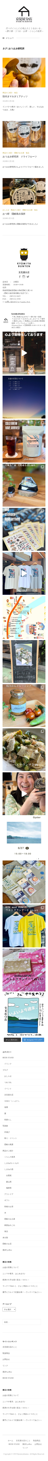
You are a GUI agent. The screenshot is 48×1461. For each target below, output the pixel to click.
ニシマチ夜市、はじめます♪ (14, 1273)
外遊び (7, 1132)
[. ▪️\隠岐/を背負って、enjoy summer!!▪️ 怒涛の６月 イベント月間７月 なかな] (24, 573)
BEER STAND (8, 1057)
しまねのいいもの (11, 1163)
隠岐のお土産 (19, 153)
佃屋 (6, 1107)
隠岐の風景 (8, 1144)
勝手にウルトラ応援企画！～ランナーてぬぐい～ (22, 1292)
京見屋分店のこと (10, 1347)
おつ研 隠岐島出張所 (14, 213)
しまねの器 (8, 1169)
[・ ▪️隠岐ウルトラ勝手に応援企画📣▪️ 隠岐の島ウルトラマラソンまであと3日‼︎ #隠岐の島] (24, 926)
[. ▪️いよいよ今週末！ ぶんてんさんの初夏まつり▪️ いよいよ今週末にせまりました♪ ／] (24, 1014)
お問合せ (6, 1359)
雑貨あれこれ (9, 1225)
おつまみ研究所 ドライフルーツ (20, 156)
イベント (8, 1088)
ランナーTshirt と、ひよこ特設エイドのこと (20, 1286)
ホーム (10, 1440)
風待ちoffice (7, 1250)
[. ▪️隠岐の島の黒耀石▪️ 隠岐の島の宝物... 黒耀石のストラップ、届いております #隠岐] (24, 485)
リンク (5, 1365)
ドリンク (8, 1063)
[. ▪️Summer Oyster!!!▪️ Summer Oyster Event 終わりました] (24, 793)
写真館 (5, 1126)
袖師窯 (9, 1188)
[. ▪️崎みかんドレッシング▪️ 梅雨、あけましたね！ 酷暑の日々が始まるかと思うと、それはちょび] (24, 705)
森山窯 (9, 1181)
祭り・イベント (10, 1138)
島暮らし (8, 1119)
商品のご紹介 (8, 92)
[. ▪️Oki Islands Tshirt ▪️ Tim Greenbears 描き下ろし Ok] (24, 529)
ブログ (5, 1070)
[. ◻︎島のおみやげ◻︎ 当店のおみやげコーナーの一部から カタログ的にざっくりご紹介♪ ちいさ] (24, 353)
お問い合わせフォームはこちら (17, 301)
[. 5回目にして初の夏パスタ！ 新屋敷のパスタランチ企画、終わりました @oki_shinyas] (24, 661)
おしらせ (6, 210)
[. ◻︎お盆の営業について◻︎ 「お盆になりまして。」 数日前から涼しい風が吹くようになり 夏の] (24, 397)
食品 (16, 92)
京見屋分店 (8, 1094)
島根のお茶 (8, 1206)
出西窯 (9, 1175)
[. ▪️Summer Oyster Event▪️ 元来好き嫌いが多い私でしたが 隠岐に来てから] (24, 837)
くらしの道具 (9, 1157)
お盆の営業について (11, 1267)
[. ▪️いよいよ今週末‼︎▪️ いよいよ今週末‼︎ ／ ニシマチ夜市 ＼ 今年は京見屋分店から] (24, 617)
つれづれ (8, 1082)
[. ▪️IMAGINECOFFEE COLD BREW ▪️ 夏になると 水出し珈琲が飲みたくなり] (24, 441)
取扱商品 (6, 1353)
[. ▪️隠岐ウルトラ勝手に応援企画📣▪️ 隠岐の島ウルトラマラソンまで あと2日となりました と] (24, 881)
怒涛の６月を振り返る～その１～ (16, 1279)
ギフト (7, 1200)
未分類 (5, 1237)
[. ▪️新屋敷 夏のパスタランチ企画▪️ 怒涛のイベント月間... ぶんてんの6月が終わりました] (24, 749)
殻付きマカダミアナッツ (15, 96)
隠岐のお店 (7, 1243)
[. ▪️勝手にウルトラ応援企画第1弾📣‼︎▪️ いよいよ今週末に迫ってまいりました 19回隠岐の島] (24, 970)
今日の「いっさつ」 (12, 1101)
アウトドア (8, 1194)
